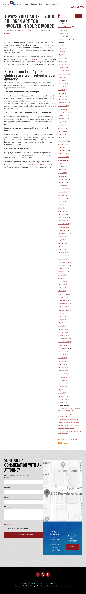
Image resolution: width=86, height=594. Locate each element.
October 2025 (62, 77)
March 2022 (62, 214)
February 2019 (63, 332)
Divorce (7, 33)
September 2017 (63, 380)
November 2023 (63, 150)
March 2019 (62, 329)
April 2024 (61, 134)
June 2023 (61, 166)
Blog (40, 4)
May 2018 (61, 361)
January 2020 (62, 297)
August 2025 (62, 83)
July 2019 (61, 316)
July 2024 (61, 125)
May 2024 (61, 131)
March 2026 (62, 61)
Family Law (62, 33)
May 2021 (61, 246)
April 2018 (61, 364)
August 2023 (62, 160)
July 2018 (61, 354)
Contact (47, 4)
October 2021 (62, 230)
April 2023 (61, 173)
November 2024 (63, 112)
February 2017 (63, 399)
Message (7, 507)
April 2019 (61, 326)
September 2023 (63, 157)
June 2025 (61, 90)
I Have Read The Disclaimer (17, 528)
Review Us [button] (72, 547)
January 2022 (62, 221)
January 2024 (62, 144)
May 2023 (61, 169)
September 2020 (63, 272)
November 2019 (63, 303)
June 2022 (61, 205)
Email (7, 487)
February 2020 (63, 294)
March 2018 (62, 367)
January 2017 (62, 402)
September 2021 (63, 233)
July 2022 (61, 201)
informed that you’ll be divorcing (40, 59)
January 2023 (62, 182)
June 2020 (61, 281)
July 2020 (61, 278)
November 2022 (63, 189)
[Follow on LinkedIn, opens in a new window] (48, 574)
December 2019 (63, 300)
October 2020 (62, 268)
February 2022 (63, 217)
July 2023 (61, 163)
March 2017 (62, 396)
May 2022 (61, 208)
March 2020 (62, 291)
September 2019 (63, 310)
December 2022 (63, 185)
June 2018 (61, 358)
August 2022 (62, 198)
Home (26, 4)
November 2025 (63, 74)
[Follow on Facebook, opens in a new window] (38, 574)
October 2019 (62, 307)
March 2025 (62, 99)
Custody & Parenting (64, 27)
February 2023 (63, 179)
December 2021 (63, 224)
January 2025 (62, 106)
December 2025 (63, 71)
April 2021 (61, 249)
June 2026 (61, 51)
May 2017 (61, 390)
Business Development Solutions (52, 586)
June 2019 (61, 319)
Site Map (26, 586)
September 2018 (63, 348)
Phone (6, 497)
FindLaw (68, 586)
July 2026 (61, 48)
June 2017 (61, 386)
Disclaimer (7, 524)
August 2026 (62, 45)
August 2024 (62, 122)
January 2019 (62, 335)
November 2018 (63, 342)
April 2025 (61, 96)
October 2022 (62, 192)
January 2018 (62, 374)
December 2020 (63, 262)
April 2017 (61, 393)
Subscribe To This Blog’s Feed (69, 439)
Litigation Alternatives (65, 40)
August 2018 (62, 351)
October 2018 (62, 345)
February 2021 (63, 256)
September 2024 (63, 118)
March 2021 (62, 252)
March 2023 (62, 176)
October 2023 (62, 154)
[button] (84, 582)
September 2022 (63, 195)
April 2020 (61, 287)
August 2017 (62, 383)
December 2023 (63, 147)
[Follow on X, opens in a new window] (43, 574)
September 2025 (63, 80)
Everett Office (54, 550)
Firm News (61, 36)
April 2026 (61, 58)
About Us (33, 4)
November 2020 (63, 265)
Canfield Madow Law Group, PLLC (27, 30)
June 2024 (61, 128)
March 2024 (62, 138)
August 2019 (62, 313)
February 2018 (63, 370)
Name (6, 478)
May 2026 (61, 55)
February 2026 (63, 64)
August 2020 (62, 275)
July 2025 (61, 87)
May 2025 (61, 93)
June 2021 (61, 243)
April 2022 (61, 211)
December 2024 (63, 109)
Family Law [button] (56, 4)
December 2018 (63, 339)
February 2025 (63, 102)
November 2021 (63, 227)
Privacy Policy (34, 586)
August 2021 (62, 236)
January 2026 (62, 67)
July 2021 (61, 240)
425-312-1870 (77, 6)
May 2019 (61, 323)
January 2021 (62, 259)
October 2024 (62, 115)
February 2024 (63, 141)
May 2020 (61, 284)
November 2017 (63, 377)
